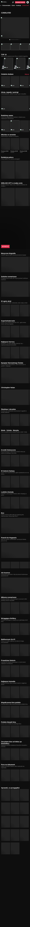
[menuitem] (6, 5)
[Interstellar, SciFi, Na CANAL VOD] (15, 397)
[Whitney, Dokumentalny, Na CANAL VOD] (24, 775)
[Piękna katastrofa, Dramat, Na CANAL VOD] (15, 608)
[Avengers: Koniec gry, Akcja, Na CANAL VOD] (15, 332)
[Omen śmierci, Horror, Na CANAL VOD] (15, 835)
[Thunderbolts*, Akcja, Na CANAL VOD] (5, 808)
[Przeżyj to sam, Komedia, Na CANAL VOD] (24, 835)
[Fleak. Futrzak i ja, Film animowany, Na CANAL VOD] (24, 822)
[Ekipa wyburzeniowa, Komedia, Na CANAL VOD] (5, 692)
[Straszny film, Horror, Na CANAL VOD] (15, 525)
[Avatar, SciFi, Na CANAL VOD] (24, 482)
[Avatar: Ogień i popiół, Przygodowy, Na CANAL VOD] (5, 482)
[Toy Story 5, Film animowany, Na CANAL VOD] (15, 126)
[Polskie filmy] (15, 565)
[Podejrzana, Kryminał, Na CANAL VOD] (5, 420)
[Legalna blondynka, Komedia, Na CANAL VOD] (15, 289)
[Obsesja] (15, 27)
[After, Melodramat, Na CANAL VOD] (24, 608)
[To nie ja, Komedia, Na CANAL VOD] (5, 835)
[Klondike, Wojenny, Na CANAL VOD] (5, 461)
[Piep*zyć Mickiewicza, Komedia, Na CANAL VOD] (15, 712)
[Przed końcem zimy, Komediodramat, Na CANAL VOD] (15, 808)
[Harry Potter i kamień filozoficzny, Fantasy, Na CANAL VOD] (15, 550)
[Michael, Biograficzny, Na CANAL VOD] (15, 264)
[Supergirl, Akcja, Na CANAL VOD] (5, 332)
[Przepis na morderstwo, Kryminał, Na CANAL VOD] (15, 420)
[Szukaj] (13, 2)
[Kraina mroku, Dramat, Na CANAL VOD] (15, 822)
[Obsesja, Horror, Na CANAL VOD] (8, 170)
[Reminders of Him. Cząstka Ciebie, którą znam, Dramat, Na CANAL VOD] (15, 754)
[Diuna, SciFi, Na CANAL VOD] (24, 650)
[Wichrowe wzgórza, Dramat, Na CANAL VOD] (24, 754)
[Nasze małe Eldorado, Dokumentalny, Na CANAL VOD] (15, 775)
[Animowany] (24, 47)
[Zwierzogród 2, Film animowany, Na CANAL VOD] (24, 126)
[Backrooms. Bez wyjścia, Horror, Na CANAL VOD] (22, 170)
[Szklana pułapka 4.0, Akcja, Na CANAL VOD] (15, 103)
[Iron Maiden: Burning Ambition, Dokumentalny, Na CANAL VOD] (5, 822)
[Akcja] (15, 47)
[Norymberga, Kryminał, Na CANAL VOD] (22, 197)
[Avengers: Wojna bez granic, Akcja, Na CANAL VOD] (24, 332)
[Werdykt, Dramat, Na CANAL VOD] (24, 671)
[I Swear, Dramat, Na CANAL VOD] (24, 503)
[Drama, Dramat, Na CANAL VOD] (5, 503)
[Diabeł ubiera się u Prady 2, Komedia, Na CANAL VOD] (5, 440)
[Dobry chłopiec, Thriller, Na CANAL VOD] (15, 503)
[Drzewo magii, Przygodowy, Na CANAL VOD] (5, 126)
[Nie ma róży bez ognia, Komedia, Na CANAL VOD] (5, 731)
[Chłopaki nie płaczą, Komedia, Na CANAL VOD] (8, 197)
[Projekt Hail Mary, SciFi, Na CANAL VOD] (15, 585)
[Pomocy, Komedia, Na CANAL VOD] (24, 692)
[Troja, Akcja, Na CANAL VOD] (15, 310)
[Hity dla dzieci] (24, 565)
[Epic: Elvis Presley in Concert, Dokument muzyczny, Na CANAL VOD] (5, 775)
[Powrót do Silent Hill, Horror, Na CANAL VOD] (24, 82)
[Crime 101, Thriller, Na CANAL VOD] (5, 310)
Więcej (27, 74)
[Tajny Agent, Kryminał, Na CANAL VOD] (15, 629)
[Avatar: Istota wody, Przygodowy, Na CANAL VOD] (15, 482)
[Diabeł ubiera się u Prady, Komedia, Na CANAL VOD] (15, 440)
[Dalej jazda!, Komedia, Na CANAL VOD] (24, 712)
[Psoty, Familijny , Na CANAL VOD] (5, 82)
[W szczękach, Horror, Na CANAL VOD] (24, 808)
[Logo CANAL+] (4, 2)
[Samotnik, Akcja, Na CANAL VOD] (24, 310)
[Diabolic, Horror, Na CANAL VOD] (15, 82)
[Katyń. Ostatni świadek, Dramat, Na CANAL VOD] (15, 461)
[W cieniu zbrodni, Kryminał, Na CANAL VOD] (24, 420)
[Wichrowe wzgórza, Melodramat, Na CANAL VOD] (5, 754)
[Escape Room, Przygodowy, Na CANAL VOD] (15, 353)
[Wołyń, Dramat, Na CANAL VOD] (24, 461)
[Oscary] (5, 565)
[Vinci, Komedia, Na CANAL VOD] (15, 731)
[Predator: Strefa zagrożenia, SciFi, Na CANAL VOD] (5, 650)
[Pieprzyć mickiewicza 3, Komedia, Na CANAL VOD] (5, 712)
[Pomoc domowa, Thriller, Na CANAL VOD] (24, 629)
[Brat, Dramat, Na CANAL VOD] (15, 848)
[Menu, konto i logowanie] (28, 2)
